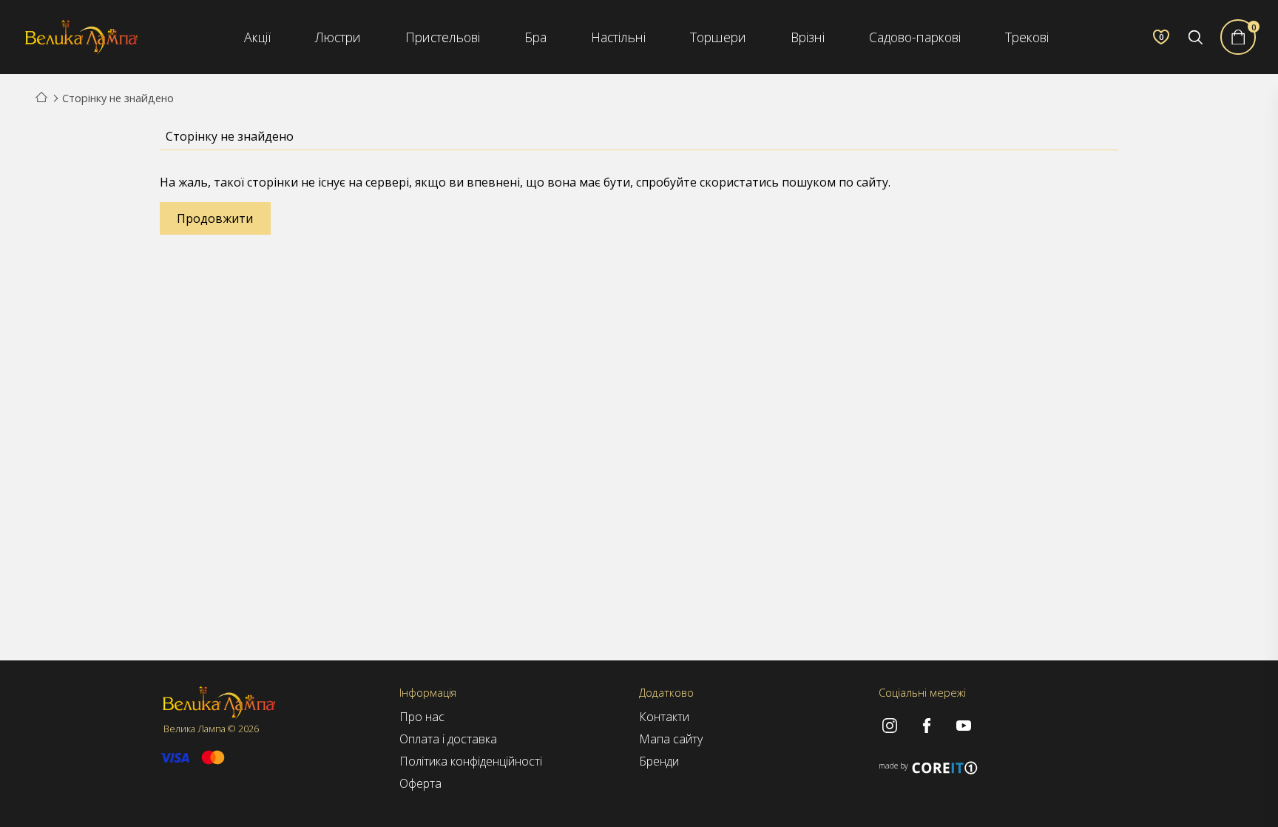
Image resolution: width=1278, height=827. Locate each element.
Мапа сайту (671, 739)
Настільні (618, 37)
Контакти (664, 717)
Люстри (338, 37)
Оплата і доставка (448, 739)
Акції (257, 37)
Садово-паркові (915, 37)
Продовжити (215, 218)
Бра (535, 37)
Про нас (421, 717)
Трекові (1027, 37)
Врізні (808, 37)
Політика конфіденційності (470, 761)
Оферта (420, 783)
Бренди (659, 761)
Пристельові (442, 37)
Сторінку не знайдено (118, 98)
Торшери (718, 37)
